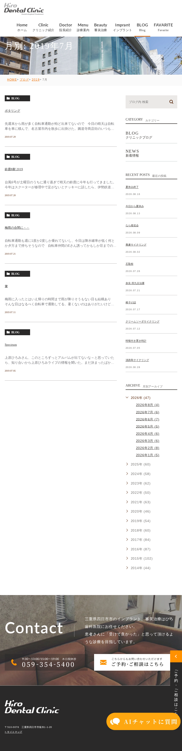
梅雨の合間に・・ (17, 227)
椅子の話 (131, 302)
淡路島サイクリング (137, 360)
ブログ (24, 79)
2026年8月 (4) (147, 405)
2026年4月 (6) (147, 434)
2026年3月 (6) (147, 441)
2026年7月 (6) (147, 412)
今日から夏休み (135, 206)
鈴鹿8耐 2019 (14, 169)
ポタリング (12, 110)
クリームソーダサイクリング (142, 321)
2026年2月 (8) (147, 448)
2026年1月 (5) (147, 455)
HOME (12, 79)
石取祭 (129, 263)
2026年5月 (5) (147, 426)
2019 (36, 79)
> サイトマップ (13, 732)
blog (15, 98)
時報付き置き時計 (136, 340)
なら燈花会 (132, 225)
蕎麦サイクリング (136, 244)
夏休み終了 (132, 187)
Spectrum (11, 344)
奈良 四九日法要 (135, 283)
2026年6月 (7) (147, 419)
